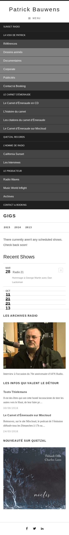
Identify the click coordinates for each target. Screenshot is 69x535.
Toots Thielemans (15, 392)
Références (10, 43)
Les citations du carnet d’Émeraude (24, 120)
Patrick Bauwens (34, 9)
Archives (8, 196)
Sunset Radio (11, 26)
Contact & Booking (14, 86)
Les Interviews (11, 162)
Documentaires (12, 60)
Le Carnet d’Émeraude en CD (21, 103)
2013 (28, 227)
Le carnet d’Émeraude (17, 94)
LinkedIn (42, 529)
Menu (37, 18)
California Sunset (13, 154)
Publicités (9, 77)
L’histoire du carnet (14, 111)
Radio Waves (11, 179)
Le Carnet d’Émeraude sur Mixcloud (24, 128)
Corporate (9, 69)
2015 (7, 227)
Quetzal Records (14, 137)
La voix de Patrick (14, 35)
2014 (18, 227)
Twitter (34, 529)
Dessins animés (12, 52)
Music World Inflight (15, 188)
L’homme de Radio (13, 145)
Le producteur (12, 171)
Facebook (27, 529)
